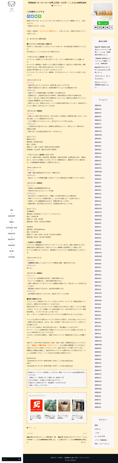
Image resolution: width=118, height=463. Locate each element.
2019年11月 (98, 385)
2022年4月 (98, 278)
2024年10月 (98, 172)
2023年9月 (98, 219)
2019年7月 (98, 400)
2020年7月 (98, 355)
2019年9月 (98, 392)
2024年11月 (98, 168)
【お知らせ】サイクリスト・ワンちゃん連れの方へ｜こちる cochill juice (77, 417)
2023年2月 (98, 245)
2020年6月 (98, 359)
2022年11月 (98, 252)
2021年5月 (98, 319)
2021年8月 (98, 308)
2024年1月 (98, 205)
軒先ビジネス (31, 139)
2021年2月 (98, 330)
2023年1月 (98, 249)
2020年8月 (98, 352)
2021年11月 (98, 297)
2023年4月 (98, 238)
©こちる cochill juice (70, 460)
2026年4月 (98, 113)
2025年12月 (98, 127)
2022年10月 (98, 256)
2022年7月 (98, 267)
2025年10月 (98, 135)
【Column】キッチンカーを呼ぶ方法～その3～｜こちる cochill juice (50, 366)
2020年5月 (98, 363)
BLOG (30, 428)
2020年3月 (98, 370)
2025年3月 (98, 157)
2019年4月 (98, 407)
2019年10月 (98, 389)
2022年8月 (98, 263)
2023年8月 (98, 223)
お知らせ (98, 429)
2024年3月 (98, 197)
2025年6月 (98, 146)
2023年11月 (98, 212)
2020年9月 (98, 348)
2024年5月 (98, 190)
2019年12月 (98, 381)
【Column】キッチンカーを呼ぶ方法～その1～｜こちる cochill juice (50, 361)
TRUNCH (30, 227)
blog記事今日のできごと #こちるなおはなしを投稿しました (103, 69)
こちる (11, 8)
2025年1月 (98, 164)
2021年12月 (98, 293)
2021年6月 (98, 315)
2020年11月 (98, 341)
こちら (42, 26)
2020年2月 (98, 374)
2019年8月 (98, 396)
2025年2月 (98, 160)
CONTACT (60, 457)
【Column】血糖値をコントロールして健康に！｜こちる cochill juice (103, 60)
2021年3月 (98, 326)
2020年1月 (98, 378)
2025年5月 (98, 149)
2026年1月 (98, 124)
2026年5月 (98, 109)
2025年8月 (98, 142)
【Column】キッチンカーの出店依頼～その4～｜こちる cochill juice (50, 416)
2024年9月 (98, 175)
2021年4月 (98, 322)
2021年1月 (98, 333)
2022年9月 (98, 260)
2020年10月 (98, 344)
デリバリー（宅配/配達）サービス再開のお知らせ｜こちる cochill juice (35, 417)
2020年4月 (98, 367)
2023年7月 (98, 227)
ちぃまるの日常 (100, 436)
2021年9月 (98, 304)
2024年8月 (98, 179)
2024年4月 (98, 194)
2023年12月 (98, 208)
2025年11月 (98, 131)
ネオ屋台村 (30, 211)
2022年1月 (98, 289)
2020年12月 (98, 337)
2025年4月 (98, 153)
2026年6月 (98, 105)
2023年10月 (98, 216)
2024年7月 (98, 183)
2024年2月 (98, 201)
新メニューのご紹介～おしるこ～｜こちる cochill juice (63, 416)
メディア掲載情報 (101, 440)
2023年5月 (98, 234)
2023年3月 (98, 241)
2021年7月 (98, 311)
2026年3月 (98, 116)
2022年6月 (98, 271)
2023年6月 (98, 230)
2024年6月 (98, 186)
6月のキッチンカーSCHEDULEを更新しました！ (102, 84)
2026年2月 (98, 120)
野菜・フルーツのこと (102, 443)
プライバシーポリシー (84, 457)
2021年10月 (98, 300)
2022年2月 (98, 286)
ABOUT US (53, 457)
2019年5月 (98, 403)
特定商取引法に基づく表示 (71, 457)
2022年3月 (98, 282)
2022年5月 (98, 275)
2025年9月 (98, 138)
